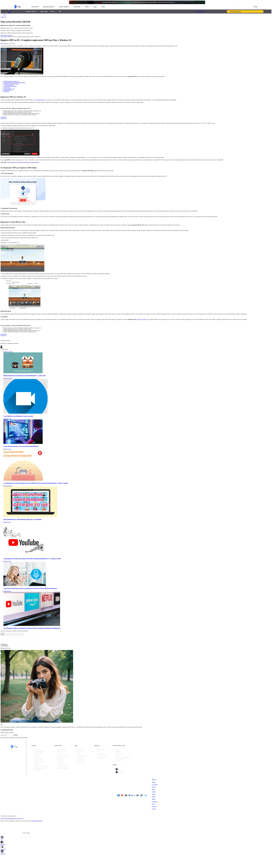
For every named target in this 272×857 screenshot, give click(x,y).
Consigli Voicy (80, 757)
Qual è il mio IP (81, 751)
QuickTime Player (7, 90)
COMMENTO (4, 644)
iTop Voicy (36, 755)
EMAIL (3, 635)
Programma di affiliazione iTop (123, 757)
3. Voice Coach (6, 87)
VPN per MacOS (61, 751)
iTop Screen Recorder (141, 319)
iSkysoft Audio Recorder (9, 89)
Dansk (153, 789)
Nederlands (154, 801)
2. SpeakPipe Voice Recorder (10, 86)
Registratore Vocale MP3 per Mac (11, 83)
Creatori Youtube (119, 760)
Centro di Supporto (101, 749)
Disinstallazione (100, 757)
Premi (117, 755)
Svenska (154, 808)
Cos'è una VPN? (81, 749)
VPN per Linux (60, 764)
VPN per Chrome (61, 760)
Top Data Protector (38, 762)
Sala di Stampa (119, 753)
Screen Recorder (81, 760)
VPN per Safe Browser (62, 766)
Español (154, 791)
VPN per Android (61, 757)
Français (154, 794)
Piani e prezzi (37, 770)
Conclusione (6, 91)
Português (154, 806)
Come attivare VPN (101, 755)
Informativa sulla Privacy (37, 820)
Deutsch (154, 787)
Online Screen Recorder (39, 768)
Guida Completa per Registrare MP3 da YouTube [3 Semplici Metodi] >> (23, 162)
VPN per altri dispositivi (62, 768)
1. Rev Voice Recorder (8, 85)
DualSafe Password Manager (41, 766)
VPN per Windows (61, 749)
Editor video (43, 11)
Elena (2, 43)
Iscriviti (15, 735)
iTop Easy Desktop (38, 753)
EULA (22, 818)
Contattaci (118, 751)
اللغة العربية (155, 784)
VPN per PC (60, 753)
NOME (3, 633)
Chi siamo (118, 749)
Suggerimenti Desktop (82, 755)
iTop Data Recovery (39, 760)
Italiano (153, 796)
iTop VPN (36, 749)
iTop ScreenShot (38, 757)
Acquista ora (3, 17)
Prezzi (103, 6)
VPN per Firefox (61, 762)
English (153, 782)
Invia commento (4, 645)
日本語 (153, 799)
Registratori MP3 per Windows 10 (11, 81)
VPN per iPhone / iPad (62, 755)
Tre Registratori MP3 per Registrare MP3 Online (14, 82)
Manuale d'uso (100, 753)
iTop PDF (36, 764)
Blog (52, 11)
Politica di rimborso (5, 818)
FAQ (60, 11)
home (2, 36)
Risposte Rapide (81, 762)
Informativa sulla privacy (14, 818)
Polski (153, 804)
